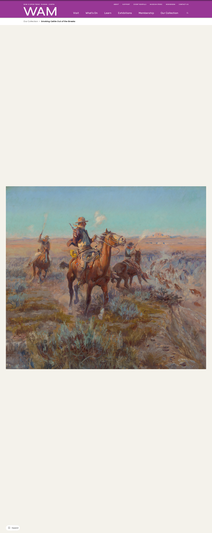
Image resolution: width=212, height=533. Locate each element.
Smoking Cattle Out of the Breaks (58, 21)
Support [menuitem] (126, 4)
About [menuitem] (116, 4)
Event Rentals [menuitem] (140, 4)
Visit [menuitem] (76, 12)
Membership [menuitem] (146, 12)
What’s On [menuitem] (92, 12)
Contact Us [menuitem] (183, 4)
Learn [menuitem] (107, 12)
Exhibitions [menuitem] (125, 12)
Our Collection (31, 21)
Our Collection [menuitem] (169, 12)
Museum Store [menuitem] (156, 4)
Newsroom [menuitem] (170, 4)
